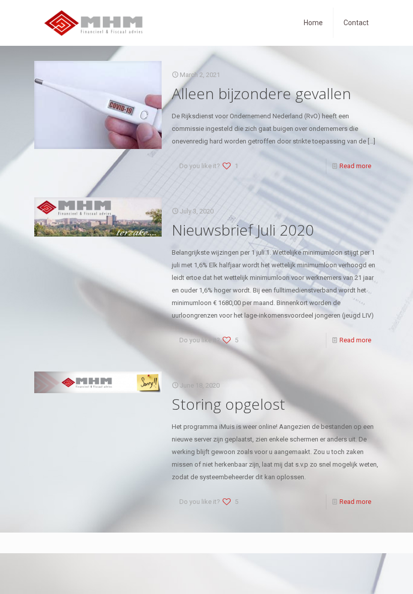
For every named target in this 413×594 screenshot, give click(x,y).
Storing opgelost (228, 404)
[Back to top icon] (364, 573)
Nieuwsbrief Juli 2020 (243, 229)
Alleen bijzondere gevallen (261, 93)
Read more (355, 166)
